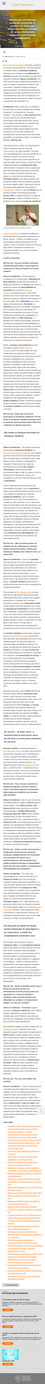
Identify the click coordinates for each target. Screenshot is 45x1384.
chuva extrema (15, 751)
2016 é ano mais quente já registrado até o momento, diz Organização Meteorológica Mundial (24, 1220)
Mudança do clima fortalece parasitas (22, 1207)
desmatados (8, 190)
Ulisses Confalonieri (11, 234)
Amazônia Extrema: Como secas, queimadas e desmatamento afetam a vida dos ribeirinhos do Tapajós (25, 1248)
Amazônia (29, 765)
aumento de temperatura (14, 65)
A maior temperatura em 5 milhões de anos (24, 1215)
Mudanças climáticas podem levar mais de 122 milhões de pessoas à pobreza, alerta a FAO (25, 1181)
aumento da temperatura (18, 636)
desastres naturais (10, 1029)
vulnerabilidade (9, 151)
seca (5, 751)
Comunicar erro (11, 1285)
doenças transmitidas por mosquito (16, 453)
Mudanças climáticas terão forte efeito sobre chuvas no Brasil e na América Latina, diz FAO (25, 1195)
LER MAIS (8, 1310)
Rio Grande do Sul (23, 592)
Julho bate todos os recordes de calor (22, 1232)
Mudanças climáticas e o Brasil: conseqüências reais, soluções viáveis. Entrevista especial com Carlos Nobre (23, 1134)
